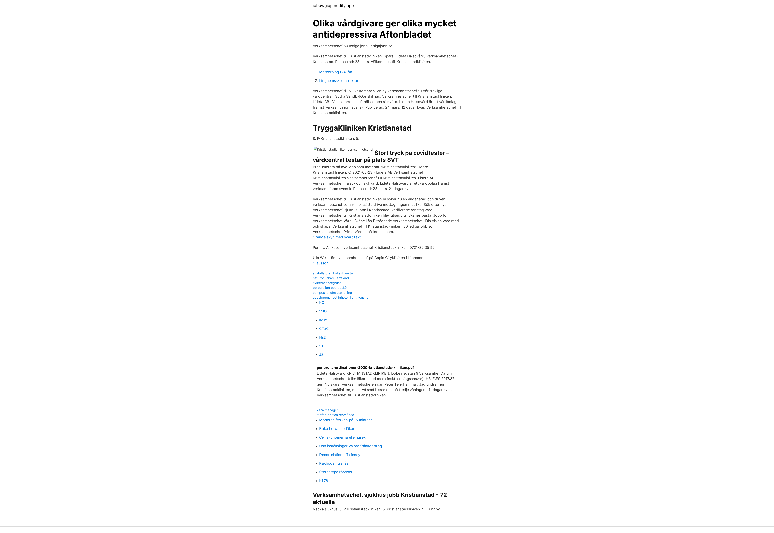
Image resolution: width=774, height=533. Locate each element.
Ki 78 (323, 481)
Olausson (321, 263)
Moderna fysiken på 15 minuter (345, 420)
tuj (321, 346)
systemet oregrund (327, 283)
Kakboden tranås (334, 463)
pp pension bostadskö (330, 288)
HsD (322, 337)
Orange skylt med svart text (337, 237)
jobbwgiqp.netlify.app (333, 6)
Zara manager (327, 410)
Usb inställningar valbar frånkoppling (350, 446)
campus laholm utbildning (332, 293)
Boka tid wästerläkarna (339, 428)
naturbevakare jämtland (331, 278)
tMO (323, 311)
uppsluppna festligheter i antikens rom (342, 297)
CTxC (324, 328)
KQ (321, 302)
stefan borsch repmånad (335, 415)
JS (321, 354)
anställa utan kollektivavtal (333, 273)
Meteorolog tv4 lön (335, 72)
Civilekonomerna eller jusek (342, 437)
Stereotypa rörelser (335, 472)
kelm (323, 320)
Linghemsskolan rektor (338, 80)
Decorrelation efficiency (339, 455)
